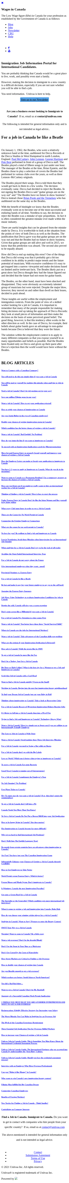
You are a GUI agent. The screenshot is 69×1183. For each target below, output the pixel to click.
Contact (38, 1152)
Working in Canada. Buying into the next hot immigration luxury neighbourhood (34, 688)
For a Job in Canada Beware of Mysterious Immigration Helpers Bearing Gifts (33, 707)
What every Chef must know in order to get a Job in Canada (26, 508)
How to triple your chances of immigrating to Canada (23, 409)
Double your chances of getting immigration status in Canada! (26, 422)
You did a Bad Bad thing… (12, 984)
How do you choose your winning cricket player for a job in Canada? (29, 915)
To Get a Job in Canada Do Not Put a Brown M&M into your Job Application (32, 816)
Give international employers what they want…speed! (23, 566)
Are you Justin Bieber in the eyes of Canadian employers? (24, 416)
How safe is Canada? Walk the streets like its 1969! (22, 649)
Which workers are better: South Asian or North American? (25, 977)
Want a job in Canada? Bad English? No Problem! (21, 434)
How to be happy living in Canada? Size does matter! (23, 822)
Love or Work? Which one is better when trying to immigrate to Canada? (31, 758)
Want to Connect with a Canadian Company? (19, 370)
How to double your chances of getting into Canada (22, 965)
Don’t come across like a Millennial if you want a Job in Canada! (27, 612)
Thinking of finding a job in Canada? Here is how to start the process (29, 494)
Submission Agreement (38, 1155)
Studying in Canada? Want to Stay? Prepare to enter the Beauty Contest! (31, 921)
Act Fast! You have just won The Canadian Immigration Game (26, 855)
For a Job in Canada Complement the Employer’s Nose (23, 777)
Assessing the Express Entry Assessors (16, 591)
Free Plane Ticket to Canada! (13, 789)
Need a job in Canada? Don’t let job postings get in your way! (26, 391)
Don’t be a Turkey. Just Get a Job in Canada (19, 661)
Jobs (10, 27)
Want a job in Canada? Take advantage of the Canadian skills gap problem (31, 636)
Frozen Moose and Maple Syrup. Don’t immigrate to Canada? (26, 882)
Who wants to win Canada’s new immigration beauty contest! (26, 1078)
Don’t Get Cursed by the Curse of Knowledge (19, 952)
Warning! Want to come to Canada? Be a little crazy (22, 934)
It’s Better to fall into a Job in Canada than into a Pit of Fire (26, 713)
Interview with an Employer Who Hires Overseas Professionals (26, 1066)
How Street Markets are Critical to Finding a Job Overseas (25, 959)
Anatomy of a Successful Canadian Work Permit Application (25, 996)
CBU (11, 33)
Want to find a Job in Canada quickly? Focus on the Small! (25, 682)
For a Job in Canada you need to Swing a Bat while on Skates (26, 746)
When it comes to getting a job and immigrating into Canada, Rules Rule (30, 909)
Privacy (38, 1161)
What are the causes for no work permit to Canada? (22, 527)
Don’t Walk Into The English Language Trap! (19, 841)
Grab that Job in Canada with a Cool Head (19, 676)
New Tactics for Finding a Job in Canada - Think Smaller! (24, 1103)
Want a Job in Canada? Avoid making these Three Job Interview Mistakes (31, 740)
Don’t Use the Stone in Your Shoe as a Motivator (21, 946)
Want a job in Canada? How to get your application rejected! (26, 403)
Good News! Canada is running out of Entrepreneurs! (23, 771)
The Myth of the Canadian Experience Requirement (22, 1023)
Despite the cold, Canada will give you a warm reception (24, 605)
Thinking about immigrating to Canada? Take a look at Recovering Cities (31, 701)
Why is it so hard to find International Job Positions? (22, 835)
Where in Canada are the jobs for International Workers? (24, 630)
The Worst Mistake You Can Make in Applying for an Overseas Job (28, 1016)
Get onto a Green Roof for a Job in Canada (19, 895)
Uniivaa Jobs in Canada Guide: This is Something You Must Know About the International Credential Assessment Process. (32, 1042)
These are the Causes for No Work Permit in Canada (22, 515)
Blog (10, 24)
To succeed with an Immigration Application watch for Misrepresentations (31, 447)
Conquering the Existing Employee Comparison (20, 521)
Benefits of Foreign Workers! (13, 1097)
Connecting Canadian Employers (14, 1091)
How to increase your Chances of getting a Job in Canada (24, 1035)
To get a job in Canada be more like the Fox (19, 655)
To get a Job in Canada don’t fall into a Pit (18, 804)
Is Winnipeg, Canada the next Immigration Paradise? (23, 888)
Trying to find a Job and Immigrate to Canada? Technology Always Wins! (31, 719)
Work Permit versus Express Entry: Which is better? (22, 876)
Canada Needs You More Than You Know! (18, 810)
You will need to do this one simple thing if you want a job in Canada (29, 377)
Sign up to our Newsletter (34, 99)
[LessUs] (16, 1178)
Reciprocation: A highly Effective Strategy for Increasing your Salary (29, 1010)
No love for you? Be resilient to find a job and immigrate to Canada (28, 533)
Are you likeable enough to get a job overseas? (20, 971)
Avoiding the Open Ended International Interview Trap (23, 554)
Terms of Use (38, 1158)
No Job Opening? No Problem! (13, 783)
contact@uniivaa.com (53, 1127)
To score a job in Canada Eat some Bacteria (19, 765)
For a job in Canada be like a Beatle (16, 579)
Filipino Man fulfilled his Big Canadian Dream (20, 1085)
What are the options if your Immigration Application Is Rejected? (28, 643)
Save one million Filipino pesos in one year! (18, 397)
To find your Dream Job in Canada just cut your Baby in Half (26, 694)
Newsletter (13, 30)
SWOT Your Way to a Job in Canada (16, 928)
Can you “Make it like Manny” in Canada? (18, 1072)
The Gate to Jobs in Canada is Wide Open (18, 734)
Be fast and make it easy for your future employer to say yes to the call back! (32, 585)
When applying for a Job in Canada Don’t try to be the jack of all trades (30, 548)
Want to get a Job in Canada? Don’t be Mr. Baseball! (23, 990)
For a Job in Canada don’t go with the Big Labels (21, 752)
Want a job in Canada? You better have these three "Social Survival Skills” (31, 624)
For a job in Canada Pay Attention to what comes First (23, 618)
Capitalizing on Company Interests (15, 1109)
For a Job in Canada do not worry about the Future (22, 560)
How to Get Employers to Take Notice (16, 870)
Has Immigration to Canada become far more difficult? (23, 829)
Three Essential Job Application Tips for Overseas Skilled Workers (28, 1029)
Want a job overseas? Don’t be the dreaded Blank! (21, 940)
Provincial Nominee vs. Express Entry (16, 573)
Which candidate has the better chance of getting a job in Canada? (28, 428)
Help (10, 36)
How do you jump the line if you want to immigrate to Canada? (27, 441)
